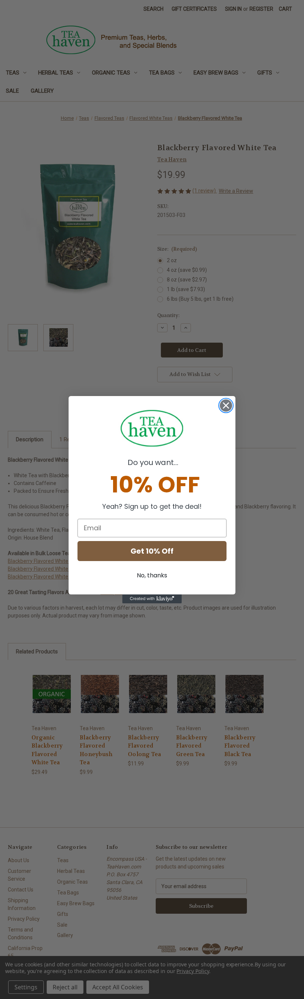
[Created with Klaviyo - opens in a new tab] (152, 598)
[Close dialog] (225, 405)
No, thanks (152, 575)
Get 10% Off (152, 551)
